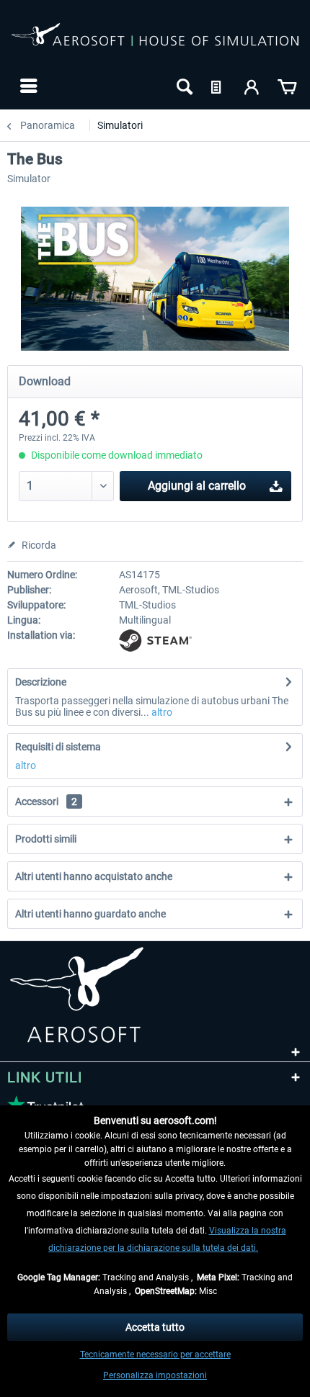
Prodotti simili (45, 839)
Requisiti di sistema (58, 747)
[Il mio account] (252, 85)
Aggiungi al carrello (197, 486)
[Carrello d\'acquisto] (287, 85)
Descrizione (40, 682)
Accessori (46, 801)
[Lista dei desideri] (217, 85)
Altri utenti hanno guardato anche (90, 914)
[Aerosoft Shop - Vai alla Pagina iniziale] (155, 41)
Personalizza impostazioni (155, 1375)
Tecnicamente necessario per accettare (155, 1354)
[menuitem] (27, 85)
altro (160, 712)
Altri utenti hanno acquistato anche (93, 876)
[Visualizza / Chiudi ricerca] (183, 85)
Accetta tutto (155, 1327)
